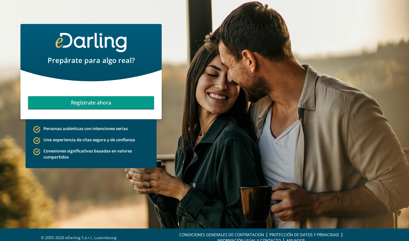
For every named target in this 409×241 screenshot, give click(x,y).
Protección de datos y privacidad (304, 234)
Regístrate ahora (91, 102)
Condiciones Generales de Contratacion (221, 234)
